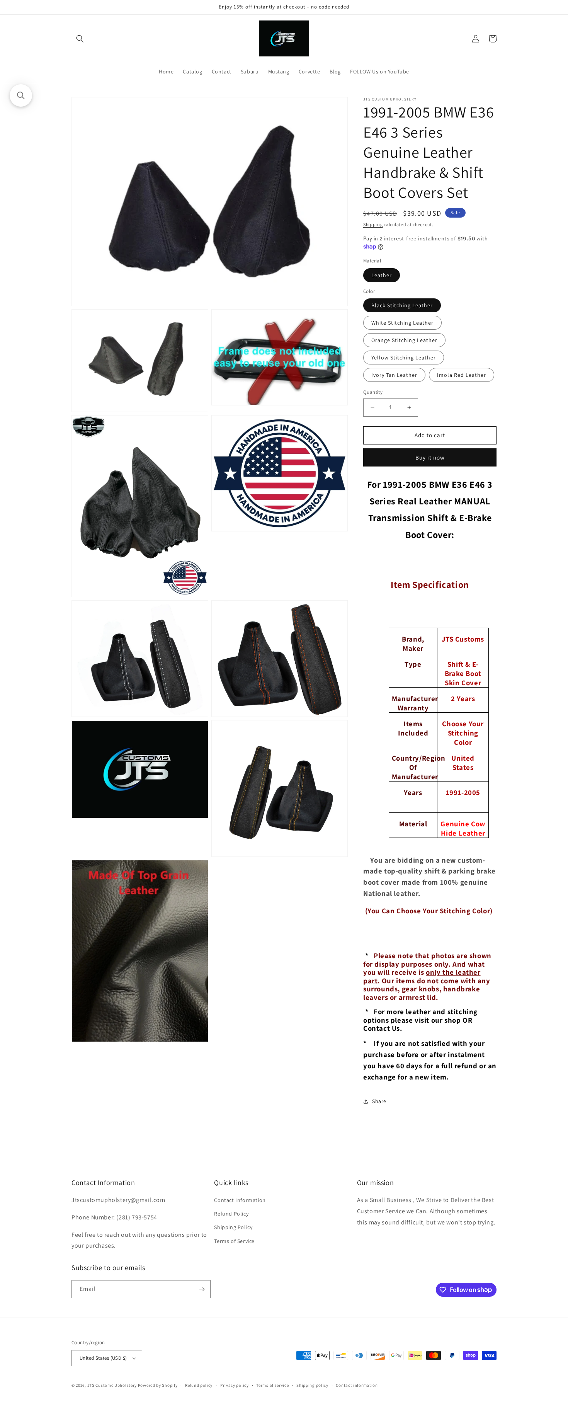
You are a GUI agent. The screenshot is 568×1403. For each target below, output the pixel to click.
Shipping (373, 224)
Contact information (357, 1385)
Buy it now (430, 457)
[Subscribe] (201, 1289)
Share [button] (379, 1101)
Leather (381, 275)
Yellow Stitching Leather (403, 357)
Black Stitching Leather (402, 305)
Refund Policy (231, 1213)
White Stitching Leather (402, 322)
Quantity (373, 392)
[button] (79, 38)
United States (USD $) (103, 1358)
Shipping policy (312, 1385)
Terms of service (272, 1385)
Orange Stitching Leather (404, 340)
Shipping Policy (233, 1227)
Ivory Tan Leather (394, 374)
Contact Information (239, 1200)
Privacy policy (234, 1385)
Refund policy (199, 1385)
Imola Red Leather (461, 374)
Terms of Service (234, 1241)
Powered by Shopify (158, 1385)
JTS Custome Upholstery (112, 1385)
